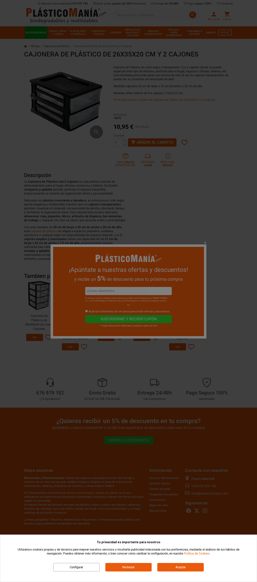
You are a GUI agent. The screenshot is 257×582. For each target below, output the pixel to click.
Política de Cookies (197, 553)
